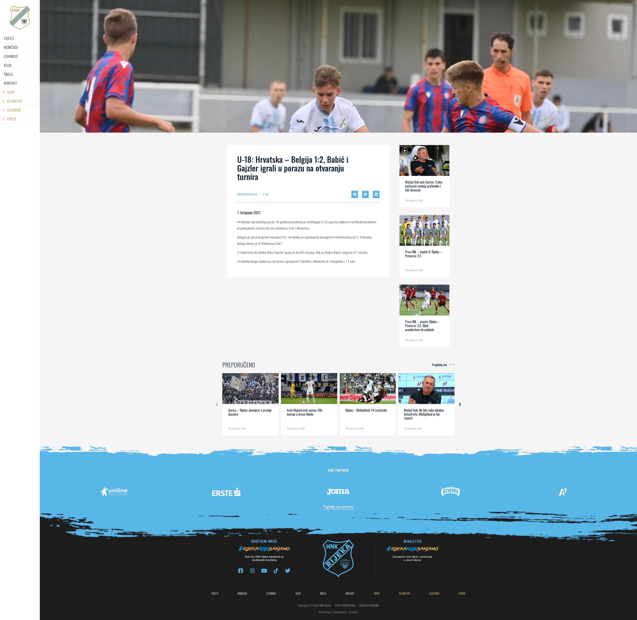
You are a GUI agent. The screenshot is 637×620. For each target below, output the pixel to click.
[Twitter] (287, 570)
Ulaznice (14, 110)
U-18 (265, 194)
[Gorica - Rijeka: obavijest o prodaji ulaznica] (250, 389)
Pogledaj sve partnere (338, 506)
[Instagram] (252, 570)
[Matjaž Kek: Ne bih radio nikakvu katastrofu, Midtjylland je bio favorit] (426, 389)
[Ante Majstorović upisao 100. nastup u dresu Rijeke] (309, 389)
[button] (354, 194)
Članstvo (14, 101)
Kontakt (10, 83)
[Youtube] (264, 570)
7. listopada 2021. (249, 212)
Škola (8, 74)
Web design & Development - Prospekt (338, 612)
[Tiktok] (276, 570)
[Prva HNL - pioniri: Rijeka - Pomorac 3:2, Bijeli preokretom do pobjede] (424, 301)
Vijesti (9, 38)
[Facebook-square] (240, 570)
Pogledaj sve (439, 365)
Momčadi (11, 47)
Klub (7, 65)
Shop (11, 92)
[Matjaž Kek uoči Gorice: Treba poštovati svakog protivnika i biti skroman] (424, 161)
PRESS (11, 119)
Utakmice (11, 56)
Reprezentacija (247, 194)
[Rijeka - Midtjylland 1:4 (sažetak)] (368, 389)
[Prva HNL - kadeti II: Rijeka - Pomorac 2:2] (424, 231)
